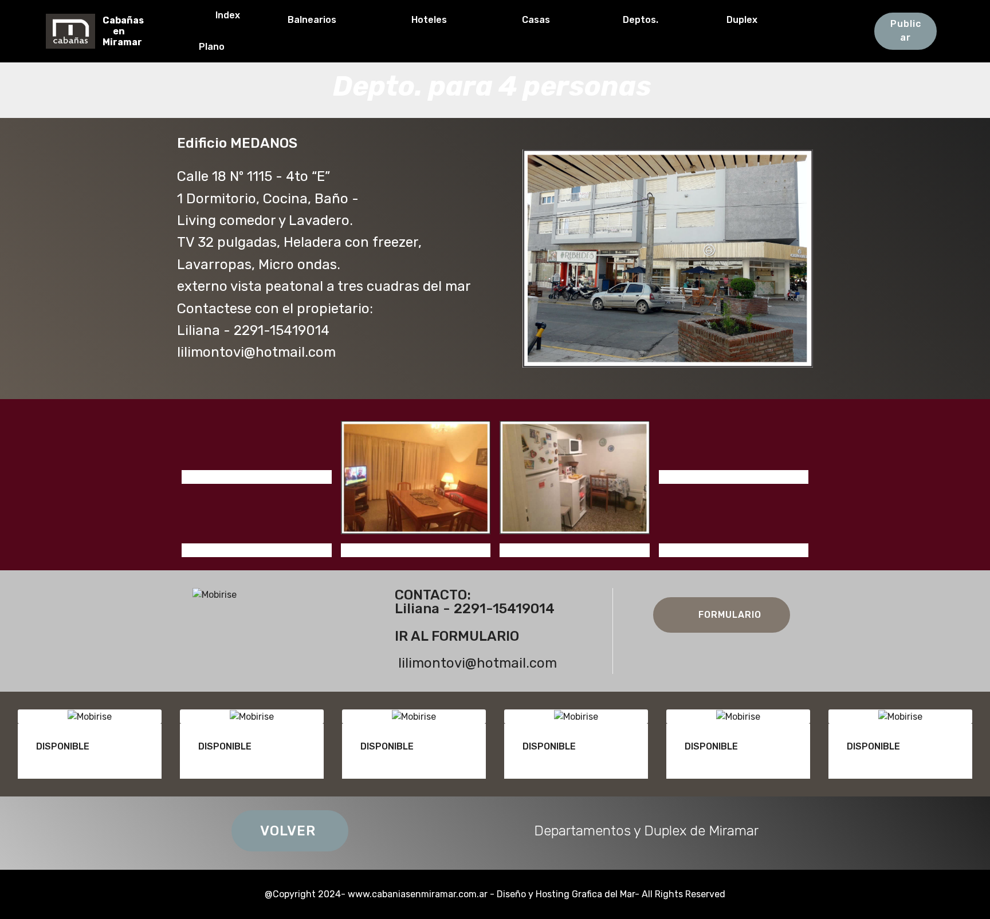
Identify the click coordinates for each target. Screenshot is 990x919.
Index (234, 15)
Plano (244, 46)
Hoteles (452, 19)
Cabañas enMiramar (123, 31)
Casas (558, 19)
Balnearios (335, 19)
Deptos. (660, 19)
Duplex (775, 19)
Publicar (905, 30)
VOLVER (290, 831)
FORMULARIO (729, 614)
